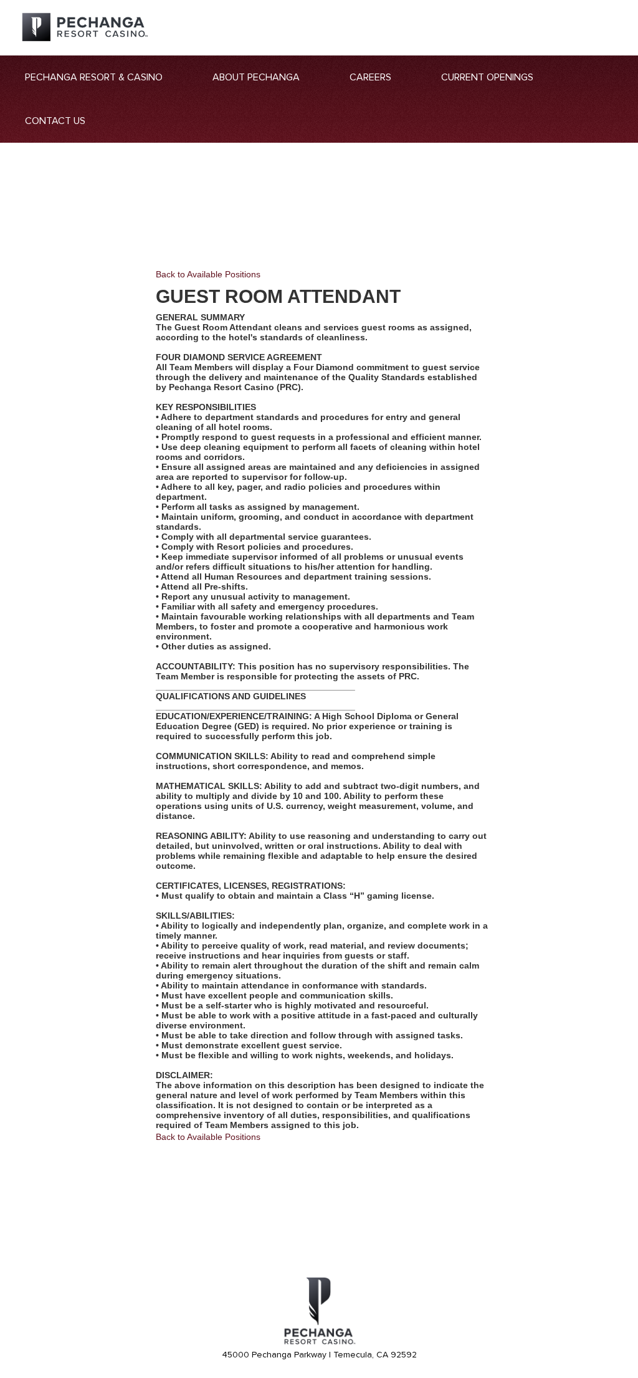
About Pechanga (256, 77)
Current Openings (487, 77)
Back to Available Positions (208, 274)
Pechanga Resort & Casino (94, 77)
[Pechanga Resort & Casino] (319, 1342)
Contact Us (55, 121)
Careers (370, 77)
